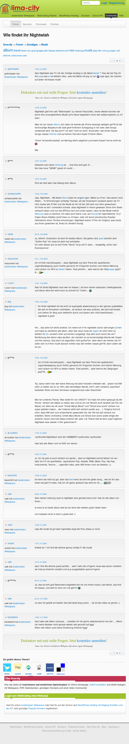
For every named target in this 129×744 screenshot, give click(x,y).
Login (104, 2)
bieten (24, 50)
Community (111, 15)
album (8, 50)
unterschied (16, 55)
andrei (11, 543)
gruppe (40, 50)
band (17, 50)
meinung (79, 50)
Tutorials (54, 24)
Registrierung (116, 2)
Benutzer (27, 24)
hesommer (13, 258)
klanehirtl (12, 475)
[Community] (8, 22)
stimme (6, 55)
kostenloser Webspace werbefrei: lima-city (31, 9)
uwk (10, 493)
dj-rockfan (13, 432)
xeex (10, 524)
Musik (44, 44)
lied (72, 50)
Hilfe (121, 15)
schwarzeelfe (14, 193)
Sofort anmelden (98, 684)
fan (29, 50)
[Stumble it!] (30, 674)
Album (57, 124)
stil (118, 50)
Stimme (52, 133)
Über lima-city (93, 726)
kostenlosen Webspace (16, 76)
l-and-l (11, 283)
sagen (113, 50)
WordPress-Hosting (69, 15)
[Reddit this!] (40, 674)
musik (88, 50)
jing (9, 301)
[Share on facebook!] (51, 674)
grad (33, 50)
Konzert (95, 213)
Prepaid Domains (36, 708)
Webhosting (16, 726)
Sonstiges (32, 44)
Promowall (41, 24)
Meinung (39, 213)
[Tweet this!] (8, 674)
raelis (10, 234)
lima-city (7, 44)
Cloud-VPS (97, 15)
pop (95, 50)
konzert (65, 50)
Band (65, 197)
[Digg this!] (19, 674)
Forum (16, 24)
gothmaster (13, 68)
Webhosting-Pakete (47, 15)
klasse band (55, 50)
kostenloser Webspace (23, 15)
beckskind (13, 617)
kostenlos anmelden (91, 92)
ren (99, 50)
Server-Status (79, 730)
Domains (85, 15)
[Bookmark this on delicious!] (62, 674)
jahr (46, 50)
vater (24, 55)
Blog (104, 726)
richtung (105, 50)
